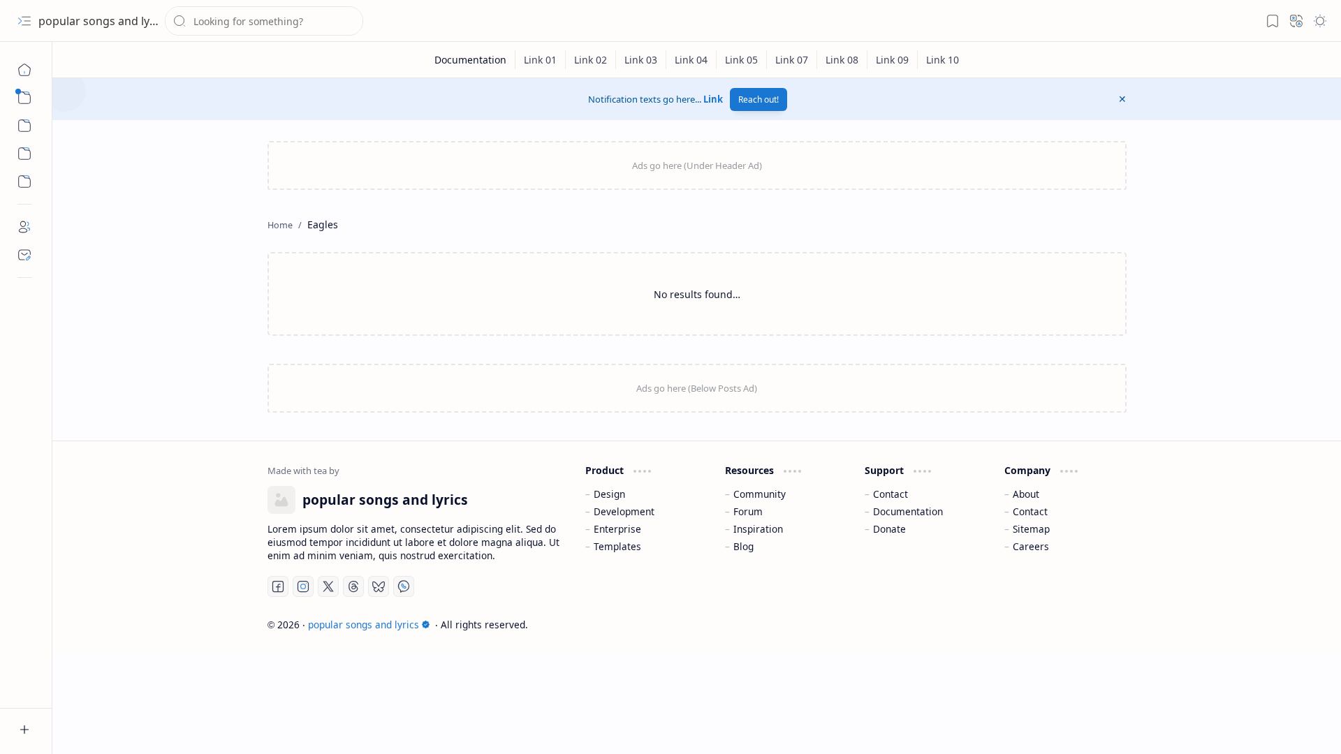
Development (624, 511)
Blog (743, 546)
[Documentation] (470, 59)
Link (713, 99)
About (1026, 494)
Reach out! (758, 99)
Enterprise (617, 528)
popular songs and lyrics (103, 21)
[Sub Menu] (24, 98)
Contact (890, 494)
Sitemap (1031, 528)
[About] (24, 227)
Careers (1031, 546)
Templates (617, 546)
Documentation (908, 511)
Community (759, 494)
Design (609, 494)
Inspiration (758, 528)
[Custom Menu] (24, 154)
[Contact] (24, 255)
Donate (889, 528)
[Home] (24, 70)
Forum (748, 511)
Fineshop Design (1086, 624)
